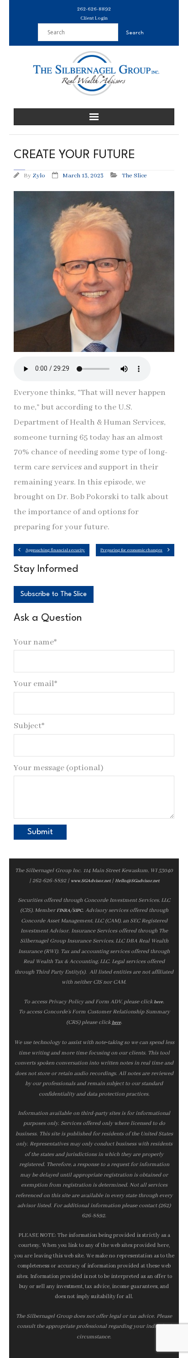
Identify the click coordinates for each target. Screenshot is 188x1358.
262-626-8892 (94, 9)
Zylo (38, 176)
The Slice (134, 176)
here (158, 1002)
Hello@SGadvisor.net (137, 881)
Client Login (94, 18)
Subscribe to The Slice (54, 594)
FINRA (63, 911)
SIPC (78, 911)
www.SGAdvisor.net (90, 881)
